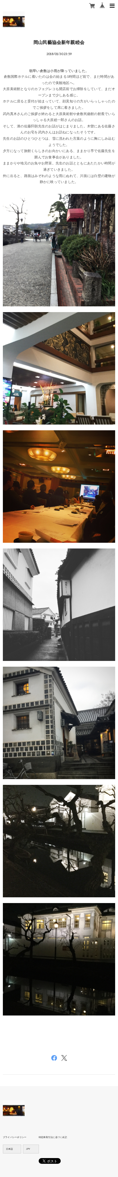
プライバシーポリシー (14, 1137)
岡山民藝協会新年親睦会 (59, 42)
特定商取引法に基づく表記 (53, 1137)
